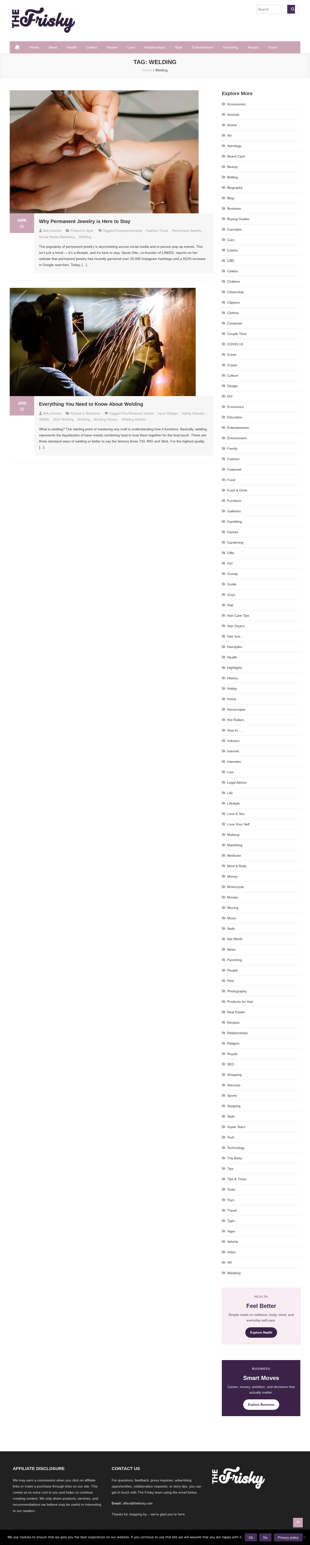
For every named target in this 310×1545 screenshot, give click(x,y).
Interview (234, 762)
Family (232, 448)
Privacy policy (288, 1537)
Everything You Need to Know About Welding (91, 404)
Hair (230, 605)
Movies (112, 47)
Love (131, 47)
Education (234, 417)
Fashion (233, 459)
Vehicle (232, 1242)
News (53, 47)
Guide (231, 584)
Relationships (155, 47)
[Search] (291, 9)
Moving (232, 908)
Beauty (232, 167)
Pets (230, 981)
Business (93, 413)
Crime (231, 355)
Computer (234, 323)
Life (230, 793)
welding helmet (134, 419)
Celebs (91, 47)
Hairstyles (234, 647)
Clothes (233, 313)
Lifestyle (233, 803)
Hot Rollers (235, 720)
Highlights (234, 668)
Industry (233, 741)
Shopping (234, 1075)
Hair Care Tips (238, 615)
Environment (237, 438)
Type (231, 1221)
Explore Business (261, 1404)
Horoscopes (236, 709)
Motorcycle (235, 887)
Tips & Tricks (237, 1179)
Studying (233, 1106)
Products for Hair (240, 1002)
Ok (251, 1537)
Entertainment (203, 47)
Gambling (234, 521)
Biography (235, 188)
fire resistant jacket (138, 413)
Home (34, 47)
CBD (230, 261)
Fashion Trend (157, 231)
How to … (234, 730)
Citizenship (235, 292)
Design (232, 386)
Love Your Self (238, 824)
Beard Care (236, 156)
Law (230, 772)
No (265, 1537)
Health (72, 47)
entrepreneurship (128, 231)
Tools (231, 1189)
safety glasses (193, 413)
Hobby (232, 688)
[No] (304, 1537)
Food (231, 480)
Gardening (235, 542)
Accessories (236, 104)
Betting (232, 177)
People (232, 970)
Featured (234, 469)
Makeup (233, 835)
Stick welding (63, 419)
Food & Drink (237, 490)
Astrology (234, 146)
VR (229, 1262)
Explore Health (261, 1332)
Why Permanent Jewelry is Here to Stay (84, 221)
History (232, 678)
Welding (85, 237)
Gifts (230, 553)
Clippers (233, 302)
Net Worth (235, 939)
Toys (230, 1200)
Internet (233, 751)
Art (229, 135)
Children (233, 281)
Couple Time (237, 334)
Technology (236, 1148)
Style (178, 47)
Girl (229, 563)
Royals (253, 47)
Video (231, 1252)
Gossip (232, 574)
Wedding (234, 1273)
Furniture (234, 501)
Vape (231, 1231)
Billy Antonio (52, 231)
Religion (233, 1043)
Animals (233, 114)
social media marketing (57, 237)
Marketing (234, 845)
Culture (232, 375)
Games (232, 532)
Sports (232, 1095)
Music (231, 918)
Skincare (233, 1085)
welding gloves (106, 419)
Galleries (234, 511)
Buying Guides (238, 219)
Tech (230, 1137)
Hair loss (233, 636)
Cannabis (234, 229)
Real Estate (236, 1012)
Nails (231, 928)
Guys (231, 595)
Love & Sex (236, 814)
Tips (230, 1169)
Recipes (233, 1022)
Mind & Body (237, 866)
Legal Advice (237, 782)
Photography (237, 991)
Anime (232, 125)
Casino (232, 250)
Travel (272, 47)
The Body (234, 1158)
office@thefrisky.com (138, 1503)
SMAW (44, 419)
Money (232, 876)
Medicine (234, 855)
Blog (230, 198)
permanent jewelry (187, 231)
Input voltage (168, 413)
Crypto (232, 365)
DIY (230, 396)
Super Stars (236, 1127)
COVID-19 (235, 344)
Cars (230, 240)
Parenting (230, 47)
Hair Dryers (236, 626)
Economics (235, 407)
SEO (230, 1064)
